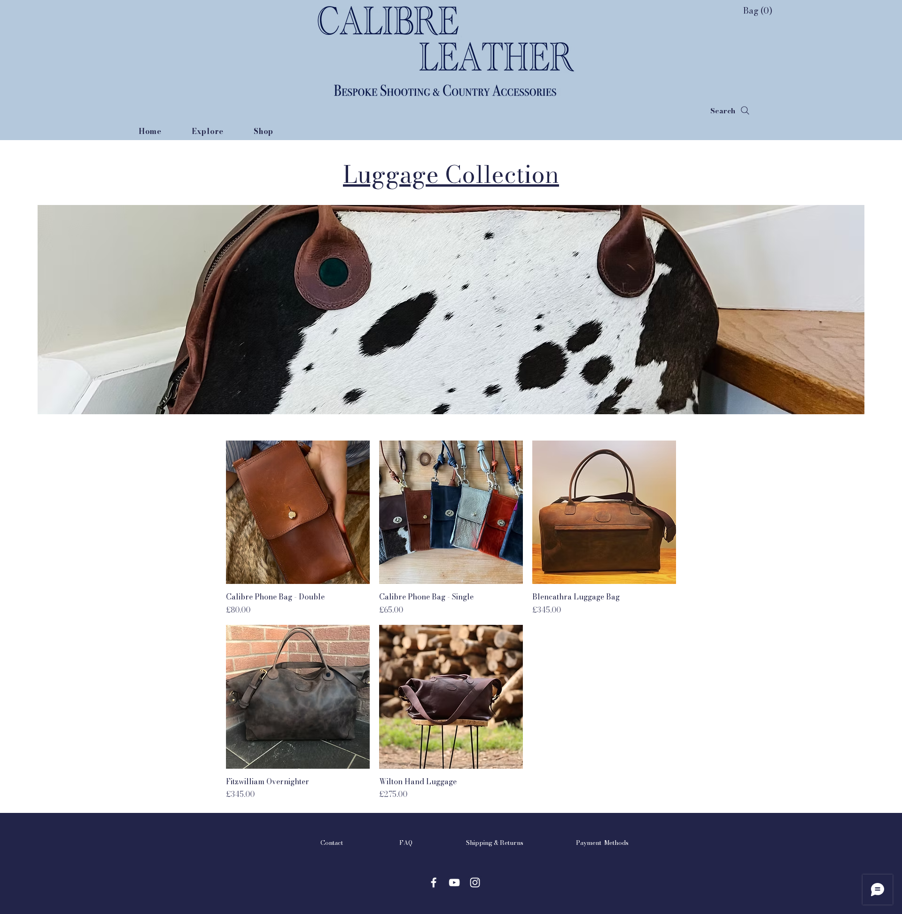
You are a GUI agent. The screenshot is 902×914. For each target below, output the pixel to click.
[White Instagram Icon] (475, 882)
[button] (747, 11)
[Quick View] (298, 512)
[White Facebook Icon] (433, 882)
